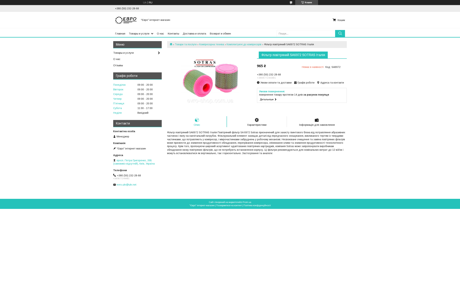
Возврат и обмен (220, 33)
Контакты (173, 33)
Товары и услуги (139, 33)
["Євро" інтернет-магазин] (126, 19)
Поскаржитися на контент (229, 205)
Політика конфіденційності (257, 205)
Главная (120, 33)
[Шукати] (340, 33)
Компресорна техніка (211, 44)
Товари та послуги (186, 44)
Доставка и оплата (194, 33)
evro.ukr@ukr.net (126, 184)
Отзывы (118, 65)
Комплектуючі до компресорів (244, 44)
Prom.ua (247, 202)
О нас (160, 33)
